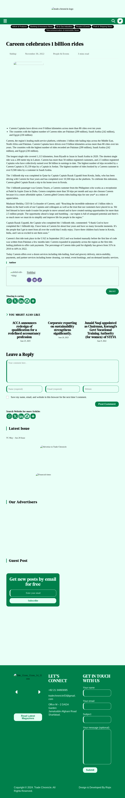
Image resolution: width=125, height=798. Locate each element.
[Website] (39, 280)
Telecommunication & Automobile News (62, 30)
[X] (15, 301)
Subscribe (33, 600)
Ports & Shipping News (102, 27)
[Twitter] (120, 21)
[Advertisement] (21, 8)
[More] (33, 301)
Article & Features (19, 27)
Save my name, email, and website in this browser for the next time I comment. (49, 397)
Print (112, 291)
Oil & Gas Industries (64, 27)
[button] (5, 21)
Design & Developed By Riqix (95, 787)
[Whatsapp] (9, 301)
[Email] (34, 280)
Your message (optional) (96, 727)
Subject (87, 714)
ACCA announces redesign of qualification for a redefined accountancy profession (24, 330)
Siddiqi (13, 54)
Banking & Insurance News (41, 27)
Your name (89, 687)
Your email (89, 701)
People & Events (83, 27)
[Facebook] (27, 301)
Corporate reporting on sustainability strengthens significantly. (62, 328)
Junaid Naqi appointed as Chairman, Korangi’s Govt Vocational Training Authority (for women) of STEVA (100, 330)
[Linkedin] (21, 301)
